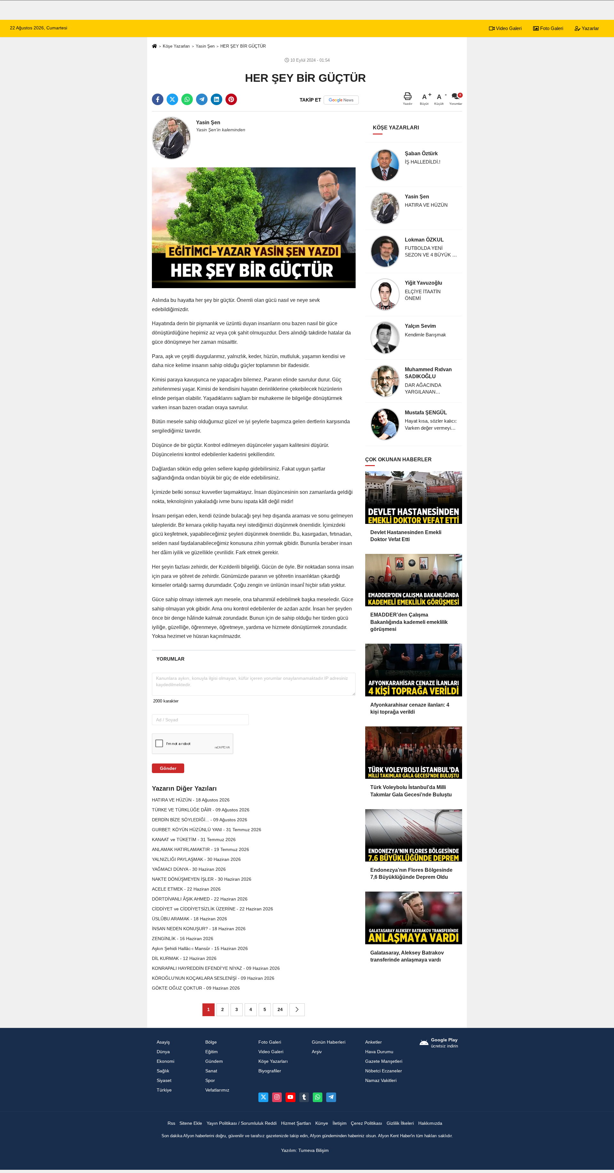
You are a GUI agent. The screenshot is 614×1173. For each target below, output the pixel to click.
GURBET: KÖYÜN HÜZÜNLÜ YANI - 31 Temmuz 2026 (206, 829)
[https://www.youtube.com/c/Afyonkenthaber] (290, 1097)
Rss (171, 1123)
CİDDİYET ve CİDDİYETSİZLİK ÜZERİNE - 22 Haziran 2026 (212, 908)
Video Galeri (508, 28)
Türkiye (164, 1090)
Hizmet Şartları (296, 1123)
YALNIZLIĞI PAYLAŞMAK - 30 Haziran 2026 (196, 859)
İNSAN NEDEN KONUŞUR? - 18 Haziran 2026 (199, 928)
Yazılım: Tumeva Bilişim (305, 1150)
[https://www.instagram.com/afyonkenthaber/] (277, 1097)
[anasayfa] (154, 46)
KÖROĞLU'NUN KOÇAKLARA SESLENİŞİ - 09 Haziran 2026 (213, 978)
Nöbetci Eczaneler (383, 1071)
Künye (321, 1123)
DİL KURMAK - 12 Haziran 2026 (184, 958)
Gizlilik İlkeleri (400, 1123)
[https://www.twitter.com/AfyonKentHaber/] (263, 1097)
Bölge (211, 1042)
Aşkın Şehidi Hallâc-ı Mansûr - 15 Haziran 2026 (200, 948)
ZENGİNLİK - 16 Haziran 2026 (182, 938)
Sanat (211, 1071)
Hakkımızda (430, 1123)
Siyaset (164, 1080)
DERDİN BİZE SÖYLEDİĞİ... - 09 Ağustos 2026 (199, 819)
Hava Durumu (379, 1051)
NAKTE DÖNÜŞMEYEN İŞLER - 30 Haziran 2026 (201, 879)
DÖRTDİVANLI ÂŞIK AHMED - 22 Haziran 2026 (200, 898)
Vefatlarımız (217, 1090)
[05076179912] (317, 1097)
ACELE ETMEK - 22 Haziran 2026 (186, 889)
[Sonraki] (297, 1009)
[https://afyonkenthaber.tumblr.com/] (304, 1097)
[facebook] (157, 99)
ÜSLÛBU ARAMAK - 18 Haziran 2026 (189, 918)
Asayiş (163, 1042)
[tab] (170, 658)
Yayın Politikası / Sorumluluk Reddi (242, 1123)
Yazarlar (589, 28)
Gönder (168, 768)
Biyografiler (269, 1071)
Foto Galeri (551, 28)
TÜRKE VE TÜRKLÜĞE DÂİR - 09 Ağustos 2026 (200, 809)
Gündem (214, 1061)
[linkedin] (216, 99)
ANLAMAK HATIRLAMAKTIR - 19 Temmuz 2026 (200, 849)
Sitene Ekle (190, 1123)
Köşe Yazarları (176, 46)
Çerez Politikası (366, 1123)
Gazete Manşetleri (383, 1061)
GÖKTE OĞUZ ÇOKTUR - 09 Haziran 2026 (196, 988)
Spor (210, 1080)
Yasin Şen (205, 46)
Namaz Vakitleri (381, 1080)
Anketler (373, 1042)
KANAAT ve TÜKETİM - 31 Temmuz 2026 (194, 839)
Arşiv (317, 1051)
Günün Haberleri (328, 1042)
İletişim (340, 1123)
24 (280, 1009)
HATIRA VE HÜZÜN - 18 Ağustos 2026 (191, 799)
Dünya (163, 1051)
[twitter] (172, 99)
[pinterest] (231, 99)
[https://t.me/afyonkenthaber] (331, 1097)
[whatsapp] (187, 99)
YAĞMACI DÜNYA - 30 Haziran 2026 (189, 869)
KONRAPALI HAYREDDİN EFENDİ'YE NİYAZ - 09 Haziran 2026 (216, 968)
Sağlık (163, 1071)
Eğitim (211, 1051)
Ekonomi (165, 1061)
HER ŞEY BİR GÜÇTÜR (243, 46)
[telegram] (202, 99)
